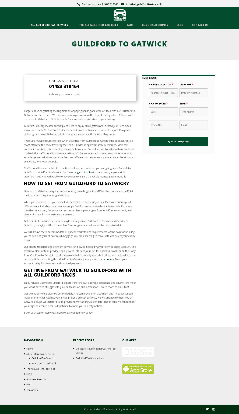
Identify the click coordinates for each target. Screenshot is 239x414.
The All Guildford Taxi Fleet (98, 25)
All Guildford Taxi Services (49, 25)
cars (36, 206)
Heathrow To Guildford (43, 363)
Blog (180, 25)
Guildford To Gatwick (42, 358)
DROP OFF (187, 84)
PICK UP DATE (158, 103)
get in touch (84, 172)
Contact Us (200, 25)
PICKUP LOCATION (161, 84)
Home (29, 348)
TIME (184, 103)
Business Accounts (155, 25)
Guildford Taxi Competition (90, 358)
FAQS (130, 25)
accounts (108, 259)
